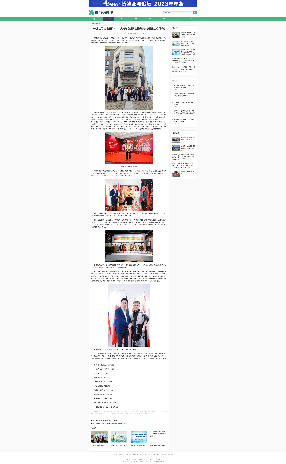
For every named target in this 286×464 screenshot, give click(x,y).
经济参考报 (121, 454)
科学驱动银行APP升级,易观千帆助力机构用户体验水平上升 (111, 423)
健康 (177, 19)
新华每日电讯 (136, 454)
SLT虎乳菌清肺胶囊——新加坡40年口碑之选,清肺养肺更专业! (188, 69)
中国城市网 (143, 454)
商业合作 (146, 459)
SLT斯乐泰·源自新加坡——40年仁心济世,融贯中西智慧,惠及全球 (184, 86)
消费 (163, 19)
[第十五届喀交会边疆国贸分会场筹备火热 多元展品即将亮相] (176, 148)
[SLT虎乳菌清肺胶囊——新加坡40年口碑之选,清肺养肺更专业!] (176, 69)
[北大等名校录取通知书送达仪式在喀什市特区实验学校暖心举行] (99, 437)
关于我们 (134, 459)
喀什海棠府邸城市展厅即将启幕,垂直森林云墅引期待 (188, 138)
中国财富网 (149, 454)
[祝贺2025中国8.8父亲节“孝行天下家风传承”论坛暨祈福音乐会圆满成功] (119, 437)
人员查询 (158, 459)
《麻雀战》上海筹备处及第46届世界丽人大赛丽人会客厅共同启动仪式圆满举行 (184, 112)
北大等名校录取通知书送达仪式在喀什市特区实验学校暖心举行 (188, 35)
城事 (122, 19)
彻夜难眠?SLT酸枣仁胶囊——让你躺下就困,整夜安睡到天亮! (166, 445)
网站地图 (128, 459)
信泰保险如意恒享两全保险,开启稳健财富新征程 (184, 103)
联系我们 (152, 459)
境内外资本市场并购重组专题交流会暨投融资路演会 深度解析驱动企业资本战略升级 (188, 52)
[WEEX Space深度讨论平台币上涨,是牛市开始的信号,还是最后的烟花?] (176, 165)
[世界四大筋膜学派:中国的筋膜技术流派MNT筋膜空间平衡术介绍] (176, 157)
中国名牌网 (128, 454)
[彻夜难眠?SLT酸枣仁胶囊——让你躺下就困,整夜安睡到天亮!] (158, 437)
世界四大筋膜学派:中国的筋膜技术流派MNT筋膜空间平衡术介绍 (187, 156)
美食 (150, 19)
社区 (191, 19)
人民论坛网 (156, 454)
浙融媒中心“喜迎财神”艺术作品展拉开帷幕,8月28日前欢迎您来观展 (184, 95)
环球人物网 (170, 454)
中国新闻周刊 (164, 454)
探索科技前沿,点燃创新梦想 (187, 172)
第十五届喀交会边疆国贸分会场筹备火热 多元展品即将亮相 (188, 148)
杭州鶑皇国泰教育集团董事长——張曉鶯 (106, 420)
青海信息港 (101, 12)
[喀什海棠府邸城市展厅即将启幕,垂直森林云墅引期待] (176, 140)
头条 (108, 19)
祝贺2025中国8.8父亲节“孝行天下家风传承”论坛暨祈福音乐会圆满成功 (188, 43)
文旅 (136, 19)
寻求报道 (140, 459)
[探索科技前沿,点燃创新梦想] (176, 174)
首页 (94, 19)
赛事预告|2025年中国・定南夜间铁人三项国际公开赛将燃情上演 (184, 120)
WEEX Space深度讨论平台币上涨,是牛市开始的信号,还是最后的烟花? (187, 165)
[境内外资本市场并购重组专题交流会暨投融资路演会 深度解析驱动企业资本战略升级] (139, 437)
